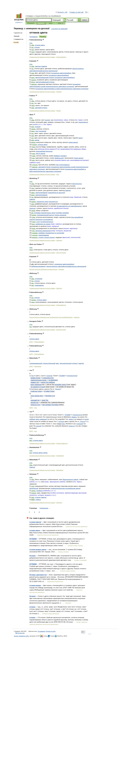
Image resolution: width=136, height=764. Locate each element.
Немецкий (16, 36)
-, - (51, 317)
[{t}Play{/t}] (43, 39)
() (61, 73)
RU (86, 12)
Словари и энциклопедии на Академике (43, 16)
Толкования (30, 23)
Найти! (84, 20)
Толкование (33, 37)
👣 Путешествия (20, 633)
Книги (50, 23)
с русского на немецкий (59, 29)
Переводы (41, 23)
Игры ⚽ (60, 23)
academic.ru (18, 22)
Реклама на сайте (51, 631)
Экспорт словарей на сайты (21, 636)
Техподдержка (41, 631)
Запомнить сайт (62, 12)
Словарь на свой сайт (76, 12)
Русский (16, 42)
